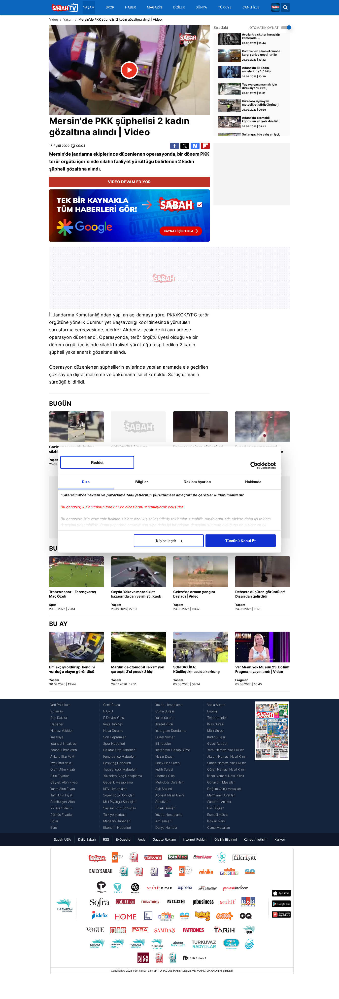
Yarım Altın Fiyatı (62, 789)
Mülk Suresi (215, 731)
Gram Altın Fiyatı (62, 769)
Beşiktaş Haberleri (117, 763)
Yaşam (68, 19)
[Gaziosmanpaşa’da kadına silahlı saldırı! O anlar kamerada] (76, 426)
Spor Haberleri (114, 743)
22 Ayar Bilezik (61, 808)
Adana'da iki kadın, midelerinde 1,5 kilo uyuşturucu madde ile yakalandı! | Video (258, 70)
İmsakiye (57, 737)
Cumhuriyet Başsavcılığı (111, 322)
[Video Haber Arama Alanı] (285, 7)
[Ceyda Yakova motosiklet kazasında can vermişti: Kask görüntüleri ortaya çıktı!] (138, 571)
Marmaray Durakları (221, 795)
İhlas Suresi (215, 724)
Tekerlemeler (217, 718)
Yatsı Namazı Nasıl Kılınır (225, 750)
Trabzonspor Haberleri (119, 769)
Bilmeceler (163, 743)
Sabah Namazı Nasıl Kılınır (226, 763)
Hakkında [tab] (253, 481)
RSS (106, 839)
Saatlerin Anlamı (219, 802)
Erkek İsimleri (165, 808)
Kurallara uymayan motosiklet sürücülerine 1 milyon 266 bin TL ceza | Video (260, 103)
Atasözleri (162, 802)
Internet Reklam (195, 839)
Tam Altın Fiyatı (61, 795)
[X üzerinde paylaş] (184, 146)
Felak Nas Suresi (167, 763)
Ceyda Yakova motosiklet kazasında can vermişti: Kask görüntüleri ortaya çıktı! (136, 594)
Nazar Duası (164, 756)
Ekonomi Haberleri (117, 827)
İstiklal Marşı (216, 821)
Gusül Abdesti (217, 743)
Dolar (54, 821)
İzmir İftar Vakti (61, 763)
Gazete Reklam (164, 839)
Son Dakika (58, 718)
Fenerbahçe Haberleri (119, 756)
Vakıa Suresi (216, 705)
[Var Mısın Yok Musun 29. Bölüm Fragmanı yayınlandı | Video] (262, 647)
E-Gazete (123, 839)
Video (53, 19)
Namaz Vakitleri (61, 731)
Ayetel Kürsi (164, 724)
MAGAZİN (154, 7)
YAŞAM (89, 7)
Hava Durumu (113, 731)
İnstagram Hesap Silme (172, 750)
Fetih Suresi (164, 769)
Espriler (212, 711)
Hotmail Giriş (165, 776)
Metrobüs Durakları (169, 782)
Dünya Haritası (166, 827)
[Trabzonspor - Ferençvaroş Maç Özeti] (76, 571)
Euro (53, 827)
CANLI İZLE (250, 7)
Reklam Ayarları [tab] (197, 481)
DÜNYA (201, 7)
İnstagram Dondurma (170, 731)
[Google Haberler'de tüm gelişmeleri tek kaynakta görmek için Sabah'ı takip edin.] (129, 218)
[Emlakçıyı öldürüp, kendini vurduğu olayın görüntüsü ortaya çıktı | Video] (76, 647)
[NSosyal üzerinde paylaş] (195, 146)
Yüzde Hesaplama (168, 705)
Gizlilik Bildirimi (225, 839)
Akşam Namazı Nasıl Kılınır (226, 756)
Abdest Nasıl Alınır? (169, 795)
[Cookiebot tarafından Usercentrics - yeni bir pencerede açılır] (254, 465)
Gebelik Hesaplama (118, 782)
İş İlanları (56, 711)
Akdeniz (131, 329)
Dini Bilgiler (215, 808)
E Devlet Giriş (113, 718)
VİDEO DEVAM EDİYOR (129, 181)
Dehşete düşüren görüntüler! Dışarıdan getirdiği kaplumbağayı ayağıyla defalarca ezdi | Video (260, 594)
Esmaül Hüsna (217, 815)
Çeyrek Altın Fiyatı (64, 782)
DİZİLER (179, 7)
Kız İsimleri (163, 821)
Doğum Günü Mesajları (224, 789)
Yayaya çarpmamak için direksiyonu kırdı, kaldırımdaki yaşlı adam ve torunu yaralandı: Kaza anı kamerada (261, 86)
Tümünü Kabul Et (240, 540)
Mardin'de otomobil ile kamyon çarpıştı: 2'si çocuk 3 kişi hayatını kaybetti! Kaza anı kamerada (137, 669)
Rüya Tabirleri (113, 724)
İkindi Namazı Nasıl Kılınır (225, 776)
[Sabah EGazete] (272, 766)
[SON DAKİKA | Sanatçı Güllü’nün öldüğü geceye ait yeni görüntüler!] (138, 426)
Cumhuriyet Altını (62, 802)
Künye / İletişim (255, 839)
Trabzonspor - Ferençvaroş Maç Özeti (72, 594)
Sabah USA (62, 839)
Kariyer (279, 839)
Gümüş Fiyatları (61, 815)
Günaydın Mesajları (221, 782)
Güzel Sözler (164, 737)
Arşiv (141, 839)
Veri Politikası (60, 705)
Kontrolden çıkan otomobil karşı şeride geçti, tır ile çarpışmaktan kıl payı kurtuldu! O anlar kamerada (262, 53)
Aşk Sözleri (163, 789)
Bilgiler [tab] (141, 481)
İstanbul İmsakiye (63, 743)
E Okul (108, 711)
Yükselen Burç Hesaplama (122, 776)
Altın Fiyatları (59, 776)
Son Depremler (114, 737)
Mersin (64, 120)
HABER (130, 7)
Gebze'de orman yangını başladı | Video (194, 594)
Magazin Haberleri (116, 821)
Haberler (56, 724)
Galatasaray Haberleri (119, 750)
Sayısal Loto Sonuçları (119, 808)
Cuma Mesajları (218, 827)
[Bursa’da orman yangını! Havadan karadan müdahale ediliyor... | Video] (262, 426)
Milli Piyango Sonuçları (119, 802)
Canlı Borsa (111, 705)
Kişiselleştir (166, 540)
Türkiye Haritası (114, 815)
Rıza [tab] (86, 481)
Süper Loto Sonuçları (118, 795)
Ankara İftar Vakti (62, 756)
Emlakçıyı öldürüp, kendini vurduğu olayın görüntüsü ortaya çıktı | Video (72, 669)
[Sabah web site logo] (275, 7)
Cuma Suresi (164, 711)
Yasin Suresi (164, 718)
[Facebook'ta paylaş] (174, 146)
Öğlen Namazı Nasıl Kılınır (226, 769)
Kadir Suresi (216, 737)
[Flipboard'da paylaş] (205, 146)
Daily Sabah (87, 839)
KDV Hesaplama (115, 789)
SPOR (110, 7)
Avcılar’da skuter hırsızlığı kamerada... (261, 36)
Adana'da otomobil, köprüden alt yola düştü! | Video (261, 120)
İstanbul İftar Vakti (63, 750)
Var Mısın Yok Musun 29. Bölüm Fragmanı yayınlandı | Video (262, 669)
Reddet (97, 462)
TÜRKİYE (225, 7)
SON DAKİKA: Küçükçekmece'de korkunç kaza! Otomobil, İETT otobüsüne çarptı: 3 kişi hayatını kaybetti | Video (196, 669)
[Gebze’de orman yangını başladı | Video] (200, 571)
